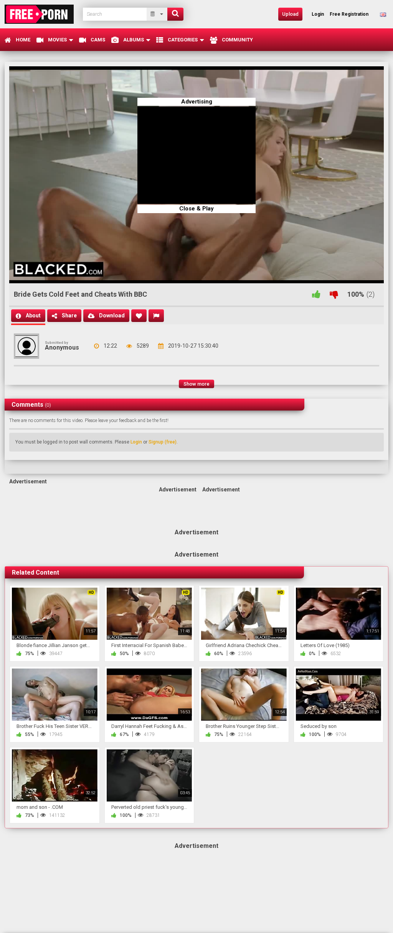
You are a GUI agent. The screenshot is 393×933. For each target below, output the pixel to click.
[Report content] (156, 315)
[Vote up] (316, 294)
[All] (157, 14)
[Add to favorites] (139, 315)
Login (136, 442)
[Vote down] (334, 294)
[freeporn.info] (41, 14)
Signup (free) (163, 442)
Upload (290, 14)
